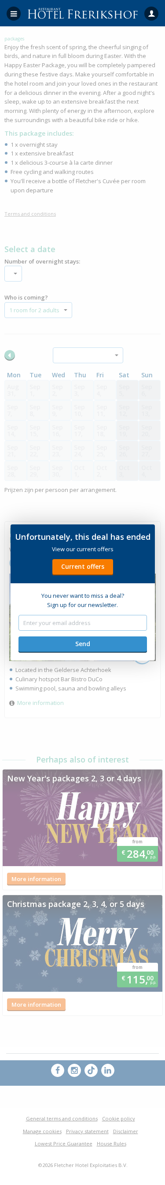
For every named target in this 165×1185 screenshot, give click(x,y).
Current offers (82, 566)
